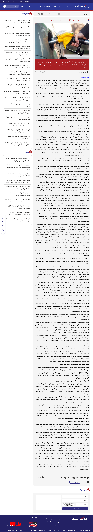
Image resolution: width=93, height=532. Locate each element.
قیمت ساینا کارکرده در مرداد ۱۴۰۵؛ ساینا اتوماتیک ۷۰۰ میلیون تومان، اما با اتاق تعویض (17, 188)
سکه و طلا (35, 6)
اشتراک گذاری (38, 477)
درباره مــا (58, 519)
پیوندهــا (49, 519)
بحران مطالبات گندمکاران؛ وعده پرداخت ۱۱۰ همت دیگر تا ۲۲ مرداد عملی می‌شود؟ (17, 160)
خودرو (41, 6)
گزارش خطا (70, 477)
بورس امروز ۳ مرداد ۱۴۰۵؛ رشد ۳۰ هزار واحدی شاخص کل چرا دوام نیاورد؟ (18, 194)
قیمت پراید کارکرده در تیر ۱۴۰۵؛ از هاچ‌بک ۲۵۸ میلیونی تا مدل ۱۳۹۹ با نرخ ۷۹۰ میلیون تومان (18, 181)
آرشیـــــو (58, 525)
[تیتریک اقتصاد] (82, 6)
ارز (67, 6)
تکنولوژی (48, 6)
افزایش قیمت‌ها (74, 482)
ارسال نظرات (83, 490)
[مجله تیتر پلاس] (32, 524)
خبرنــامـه (49, 525)
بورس (62, 6)
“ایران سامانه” (11, 530)
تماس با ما (58, 522)
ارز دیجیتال (55, 6)
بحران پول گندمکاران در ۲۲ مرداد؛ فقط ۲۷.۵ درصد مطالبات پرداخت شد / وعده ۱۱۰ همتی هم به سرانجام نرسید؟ (17, 167)
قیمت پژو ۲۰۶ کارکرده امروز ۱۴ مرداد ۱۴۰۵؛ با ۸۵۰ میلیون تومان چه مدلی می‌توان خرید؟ (17, 200)
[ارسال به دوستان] (42, 14)
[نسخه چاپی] (35, 14)
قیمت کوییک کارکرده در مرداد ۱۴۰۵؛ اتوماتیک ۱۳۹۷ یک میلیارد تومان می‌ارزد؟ (18, 175)
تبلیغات (49, 522)
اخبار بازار (28, 6)
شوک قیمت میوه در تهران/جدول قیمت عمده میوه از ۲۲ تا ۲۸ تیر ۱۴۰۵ (18, 220)
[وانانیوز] (15, 524)
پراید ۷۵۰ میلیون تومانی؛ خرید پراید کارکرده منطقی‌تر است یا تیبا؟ (18, 207)
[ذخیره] (39, 14)
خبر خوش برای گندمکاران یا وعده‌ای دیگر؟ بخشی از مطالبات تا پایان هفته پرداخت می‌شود (17, 213)
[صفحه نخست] (72, 6)
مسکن (21, 6)
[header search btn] (4, 6)
